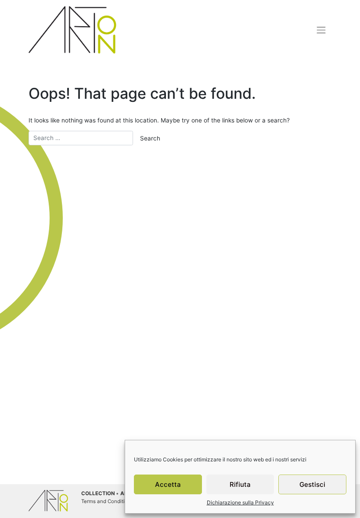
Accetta (168, 484)
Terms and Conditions (107, 501)
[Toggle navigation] (321, 30)
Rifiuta (240, 484)
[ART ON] (72, 29)
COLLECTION (98, 493)
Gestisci (312, 484)
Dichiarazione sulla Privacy (240, 502)
